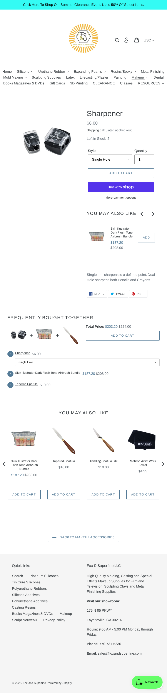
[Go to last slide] (142, 213)
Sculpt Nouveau (24, 620)
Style (92, 151)
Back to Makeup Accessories (87, 537)
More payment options (120, 197)
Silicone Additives (26, 595)
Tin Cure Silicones (26, 582)
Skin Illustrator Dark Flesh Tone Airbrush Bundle (121, 232)
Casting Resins (24, 607)
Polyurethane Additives (30, 601)
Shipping (93, 130)
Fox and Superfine (34, 683)
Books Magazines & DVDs (32, 614)
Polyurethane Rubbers (29, 588)
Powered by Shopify (59, 683)
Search (17, 576)
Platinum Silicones (44, 576)
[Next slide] (153, 213)
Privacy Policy (54, 620)
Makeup (66, 614)
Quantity (140, 151)
